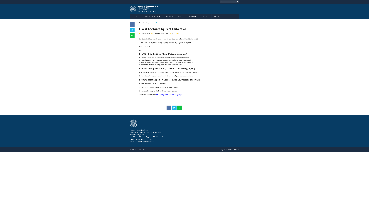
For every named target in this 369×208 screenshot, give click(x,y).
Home (136, 16)
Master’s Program (152, 16)
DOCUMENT (191, 16)
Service (205, 16)
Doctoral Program (173, 16)
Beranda (141, 23)
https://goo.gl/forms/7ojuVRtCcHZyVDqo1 (169, 95)
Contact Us (218, 16)
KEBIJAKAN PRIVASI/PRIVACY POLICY (229, 150)
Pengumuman (150, 23)
